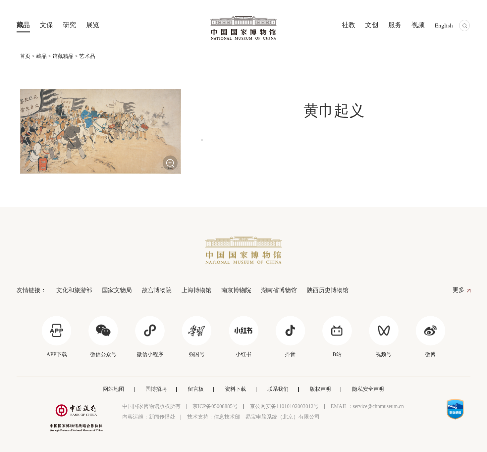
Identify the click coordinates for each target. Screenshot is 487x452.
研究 (69, 24)
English (444, 25)
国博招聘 (156, 389)
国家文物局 (117, 290)
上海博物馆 (196, 290)
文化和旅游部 (74, 290)
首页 (25, 56)
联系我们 (278, 389)
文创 (371, 24)
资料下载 (235, 389)
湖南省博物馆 (279, 290)
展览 (92, 24)
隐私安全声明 (368, 389)
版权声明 (320, 389)
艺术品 (87, 56)
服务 (395, 24)
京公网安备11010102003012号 (284, 406)
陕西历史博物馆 (328, 290)
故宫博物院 (157, 290)
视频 (418, 24)
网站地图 (113, 389)
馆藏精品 (63, 56)
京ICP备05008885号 (215, 406)
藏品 (23, 24)
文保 (46, 24)
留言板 (196, 389)
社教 (348, 24)
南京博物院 (236, 290)
